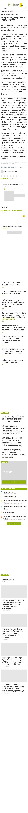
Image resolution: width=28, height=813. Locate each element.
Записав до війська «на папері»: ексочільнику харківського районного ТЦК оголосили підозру (12, 441)
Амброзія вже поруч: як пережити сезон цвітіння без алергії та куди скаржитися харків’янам (13, 303)
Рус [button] (5, 8)
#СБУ (2, 167)
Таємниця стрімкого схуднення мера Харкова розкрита (14, 292)
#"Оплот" (21, 167)
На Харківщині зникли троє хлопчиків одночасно (12, 361)
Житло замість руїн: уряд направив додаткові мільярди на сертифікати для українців (13, 327)
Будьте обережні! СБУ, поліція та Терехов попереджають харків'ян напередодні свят (13, 351)
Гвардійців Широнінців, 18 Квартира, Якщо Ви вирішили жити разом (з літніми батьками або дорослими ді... (13, 688)
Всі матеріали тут (14, 482)
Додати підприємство (14, 524)
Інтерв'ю (7, 472)
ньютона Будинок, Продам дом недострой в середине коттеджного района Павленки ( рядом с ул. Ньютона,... (12, 633)
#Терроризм (11, 167)
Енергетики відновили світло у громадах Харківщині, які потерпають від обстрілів (14, 453)
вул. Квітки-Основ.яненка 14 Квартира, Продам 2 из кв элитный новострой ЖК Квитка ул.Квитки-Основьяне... (13, 604)
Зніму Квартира (8, 580)
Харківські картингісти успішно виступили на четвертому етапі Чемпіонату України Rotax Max (14, 315)
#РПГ (16, 167)
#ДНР (5, 167)
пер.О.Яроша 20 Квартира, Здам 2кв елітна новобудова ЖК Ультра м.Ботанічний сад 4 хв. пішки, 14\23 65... (13, 661)
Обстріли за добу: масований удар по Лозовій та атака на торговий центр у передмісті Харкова (14, 429)
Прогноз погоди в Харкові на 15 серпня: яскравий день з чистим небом (13, 418)
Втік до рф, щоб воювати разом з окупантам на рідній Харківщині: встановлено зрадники (14, 339)
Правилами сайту (5, 228)
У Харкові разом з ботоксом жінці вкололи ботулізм (12, 283)
